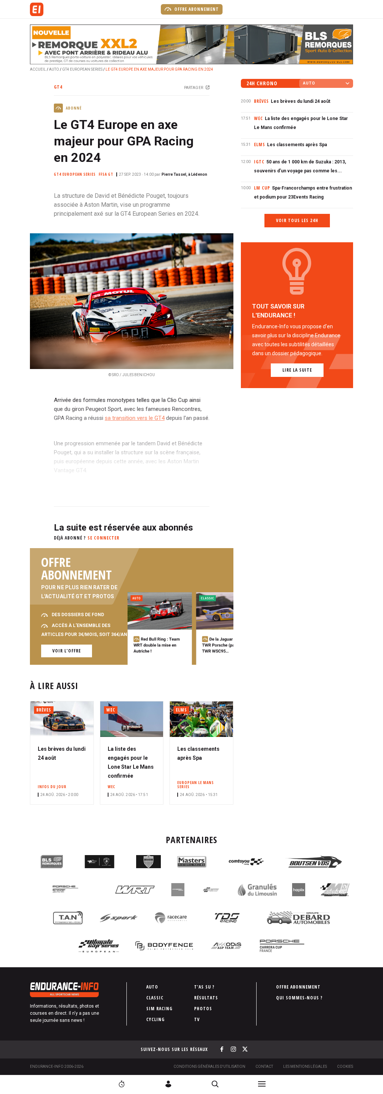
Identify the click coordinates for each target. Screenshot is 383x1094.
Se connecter (103, 538)
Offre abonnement (196, 9)
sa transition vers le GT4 (135, 418)
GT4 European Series (82, 69)
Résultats (206, 998)
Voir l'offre (66, 651)
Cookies (345, 1066)
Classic (154, 998)
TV (197, 1019)
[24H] (121, 1084)
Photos (203, 1008)
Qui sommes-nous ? (299, 998)
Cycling (155, 1019)
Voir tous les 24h (297, 220)
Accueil (38, 69)
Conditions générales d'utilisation (209, 1066)
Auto (54, 69)
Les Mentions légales (305, 1066)
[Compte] (168, 1084)
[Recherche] (215, 1084)
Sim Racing (159, 1008)
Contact (264, 1066)
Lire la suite (297, 370)
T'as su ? (204, 987)
